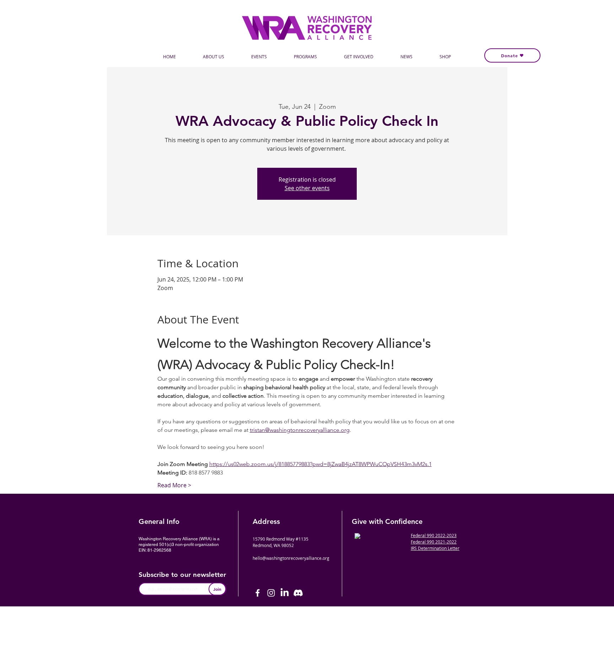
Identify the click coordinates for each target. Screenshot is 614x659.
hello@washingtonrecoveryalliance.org (291, 558)
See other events (307, 188)
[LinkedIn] (285, 593)
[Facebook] (258, 593)
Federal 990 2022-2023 (434, 535)
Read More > (174, 485)
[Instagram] (271, 593)
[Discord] (298, 593)
